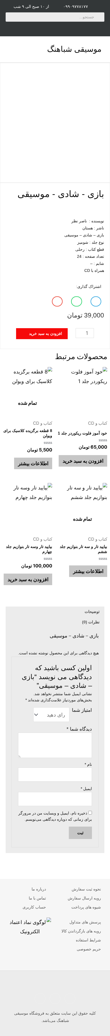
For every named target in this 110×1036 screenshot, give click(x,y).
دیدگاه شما (79, 729)
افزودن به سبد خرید (83, 461)
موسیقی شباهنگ (74, 49)
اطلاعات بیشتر (33, 463)
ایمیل (86, 788)
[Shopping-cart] (20, 27)
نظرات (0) (91, 622)
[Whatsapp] (90, 27)
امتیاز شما (82, 710)
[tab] (55, 612)
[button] (10, 49)
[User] (37, 27)
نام (88, 764)
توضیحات (92, 611)
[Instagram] (55, 27)
